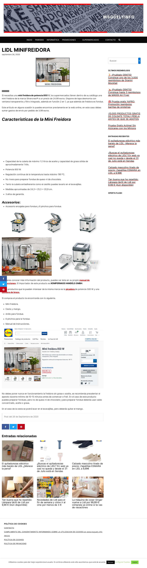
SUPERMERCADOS (90, 40)
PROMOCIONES (69, 40)
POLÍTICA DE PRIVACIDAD (15, 544)
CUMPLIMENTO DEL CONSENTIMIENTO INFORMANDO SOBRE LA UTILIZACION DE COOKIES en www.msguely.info (53, 532)
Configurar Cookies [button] (122, 562)
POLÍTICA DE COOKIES (14, 540)
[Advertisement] (53, 141)
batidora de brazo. (11, 292)
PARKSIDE (39, 40)
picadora (70, 289)
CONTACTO (110, 40)
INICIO (29, 40)
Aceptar (135, 562)
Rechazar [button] (110, 562)
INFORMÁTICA (53, 40)
